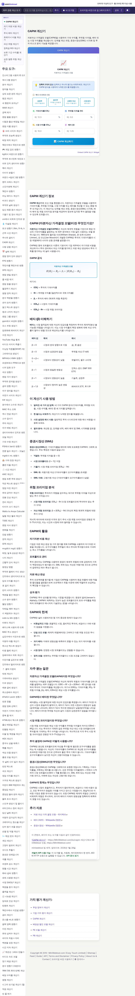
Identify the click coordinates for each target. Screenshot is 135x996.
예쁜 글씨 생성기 (9, 687)
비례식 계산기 (8, 623)
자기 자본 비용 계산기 (12, 27)
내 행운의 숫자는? (10, 103)
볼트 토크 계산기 (9, 799)
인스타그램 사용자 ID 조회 (13, 75)
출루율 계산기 (8, 892)
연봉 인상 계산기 (9, 497)
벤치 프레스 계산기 (10, 182)
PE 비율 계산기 (39, 930)
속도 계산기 (7, 771)
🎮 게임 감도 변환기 (11, 149)
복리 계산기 (7, 168)
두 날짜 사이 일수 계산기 (13, 762)
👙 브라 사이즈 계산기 (12, 131)
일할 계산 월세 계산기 (12, 516)
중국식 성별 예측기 (10, 743)
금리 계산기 (7, 915)
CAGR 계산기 (8, 242)
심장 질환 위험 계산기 (12, 60)
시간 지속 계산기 (9, 947)
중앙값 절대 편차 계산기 (13, 794)
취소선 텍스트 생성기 (11, 646)
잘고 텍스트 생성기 (10, 307)
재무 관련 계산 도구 (11, 10)
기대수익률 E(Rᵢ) (41, 111)
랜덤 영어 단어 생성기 (12, 256)
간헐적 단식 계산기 (10, 562)
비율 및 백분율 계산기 (12, 734)
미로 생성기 (7, 683)
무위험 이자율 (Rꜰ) (74, 111)
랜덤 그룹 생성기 (9, 316)
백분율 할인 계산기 (10, 595)
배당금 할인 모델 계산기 (43, 924)
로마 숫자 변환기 (9, 302)
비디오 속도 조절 (9, 957)
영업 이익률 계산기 (10, 776)
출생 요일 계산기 (9, 757)
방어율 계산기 (8, 89)
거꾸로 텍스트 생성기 (11, 780)
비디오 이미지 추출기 (11, 344)
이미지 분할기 (8, 173)
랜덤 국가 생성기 (9, 377)
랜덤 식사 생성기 (9, 525)
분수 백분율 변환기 (10, 298)
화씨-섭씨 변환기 (10, 873)
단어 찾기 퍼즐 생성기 (12, 827)
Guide (39, 956)
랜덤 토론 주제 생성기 (12, 479)
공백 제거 (6, 112)
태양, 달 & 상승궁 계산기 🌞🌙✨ (13, 553)
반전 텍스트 (7, 766)
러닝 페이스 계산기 (10, 196)
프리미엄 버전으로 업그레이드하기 (95, 10)
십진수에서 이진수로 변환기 (13, 636)
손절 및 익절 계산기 (11, 831)
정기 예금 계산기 (9, 961)
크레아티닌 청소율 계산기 (13, 822)
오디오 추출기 (8, 850)
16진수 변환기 (8, 191)
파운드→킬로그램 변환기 (13, 177)
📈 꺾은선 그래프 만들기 (13, 952)
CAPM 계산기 (39, 919)
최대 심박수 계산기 (10, 933)
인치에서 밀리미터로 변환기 (13, 664)
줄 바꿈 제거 (7, 279)
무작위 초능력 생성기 (11, 135)
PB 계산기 (37, 935)
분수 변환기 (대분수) (11, 966)
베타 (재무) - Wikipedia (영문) (47, 820)
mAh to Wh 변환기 (10, 618)
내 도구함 (70, 10)
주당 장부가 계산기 (41, 907)
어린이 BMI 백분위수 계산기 (13, 785)
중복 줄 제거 (7, 715)
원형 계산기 (7, 980)
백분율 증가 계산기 (10, 887)
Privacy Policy (77, 956)
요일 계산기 (7, 437)
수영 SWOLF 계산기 (11, 882)
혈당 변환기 (7, 604)
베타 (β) (70, 125)
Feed (32, 956)
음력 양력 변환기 (9, 924)
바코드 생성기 (8, 200)
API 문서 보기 (72, 856)
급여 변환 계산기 (9, 386)
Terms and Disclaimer (59, 956)
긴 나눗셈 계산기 (9, 896)
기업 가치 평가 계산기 (42, 913)
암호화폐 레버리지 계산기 (13, 330)
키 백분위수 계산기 (10, 613)
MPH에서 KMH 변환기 (12, 358)
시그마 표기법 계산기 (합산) (13, 984)
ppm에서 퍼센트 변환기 (12, 321)
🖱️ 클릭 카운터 (9, 669)
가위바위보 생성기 (10, 678)
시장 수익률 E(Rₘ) (42, 125)
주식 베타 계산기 (11, 33)
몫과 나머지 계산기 (10, 312)
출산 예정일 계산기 (10, 725)
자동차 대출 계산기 (10, 641)
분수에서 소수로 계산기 (12, 404)
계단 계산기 (7, 841)
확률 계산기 (7, 748)
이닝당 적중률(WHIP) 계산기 (13, 349)
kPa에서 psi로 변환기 (12, 697)
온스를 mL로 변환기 (11, 919)
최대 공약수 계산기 (10, 493)
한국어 (80, 959)
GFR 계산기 (7, 544)
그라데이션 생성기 (10, 353)
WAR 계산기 (7, 108)
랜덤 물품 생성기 (9, 117)
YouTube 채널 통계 (11, 340)
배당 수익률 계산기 (10, 975)
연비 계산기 (7, 502)
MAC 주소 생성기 (10, 632)
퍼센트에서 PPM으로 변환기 (13, 363)
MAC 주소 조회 (9, 409)
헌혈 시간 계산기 (9, 868)
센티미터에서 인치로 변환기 (13, 432)
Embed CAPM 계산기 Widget (88, 152)
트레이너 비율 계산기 (12, 38)
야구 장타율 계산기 (10, 391)
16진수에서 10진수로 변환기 (13, 145)
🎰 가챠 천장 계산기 (11, 460)
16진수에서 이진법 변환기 (13, 910)
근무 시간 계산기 (9, 233)
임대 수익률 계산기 (10, 581)
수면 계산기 (7, 335)
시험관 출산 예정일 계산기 (13, 122)
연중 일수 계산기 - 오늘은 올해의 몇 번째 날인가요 (13, 451)
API (45, 956)
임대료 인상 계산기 (10, 901)
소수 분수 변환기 (9, 599)
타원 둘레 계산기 (9, 650)
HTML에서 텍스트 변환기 (13, 720)
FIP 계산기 (7, 400)
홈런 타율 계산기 (9, 465)
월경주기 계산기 (9, 289)
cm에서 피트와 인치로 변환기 (13, 219)
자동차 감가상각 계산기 (12, 817)
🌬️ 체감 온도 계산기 (11, 836)
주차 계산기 (7, 423)
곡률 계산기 (7, 859)
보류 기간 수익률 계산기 (12, 53)
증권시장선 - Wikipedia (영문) (47, 825)
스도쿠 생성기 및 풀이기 (13, 803)
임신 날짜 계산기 (9, 813)
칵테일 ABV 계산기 (10, 609)
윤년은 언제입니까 (10, 854)
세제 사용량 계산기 (10, 878)
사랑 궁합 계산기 (9, 247)
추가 (57, 10)
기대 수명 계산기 (9, 442)
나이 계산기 (7, 558)
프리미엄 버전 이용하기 (62, 959)
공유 (117, 10)
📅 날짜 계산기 (9, 251)
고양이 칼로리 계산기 (11, 845)
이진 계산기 (7, 929)
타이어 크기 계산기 (10, 507)
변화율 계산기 (8, 530)
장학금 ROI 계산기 (12, 48)
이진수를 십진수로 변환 (12, 660)
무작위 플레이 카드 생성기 (13, 571)
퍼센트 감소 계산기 (10, 864)
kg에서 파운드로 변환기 (13, 154)
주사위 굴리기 (8, 237)
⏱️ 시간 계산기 (9, 469)
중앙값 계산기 (8, 790)
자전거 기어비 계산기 (11, 711)
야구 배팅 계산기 (9, 428)
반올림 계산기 (8, 729)
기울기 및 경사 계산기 (12, 214)
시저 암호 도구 (8, 367)
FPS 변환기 (7, 261)
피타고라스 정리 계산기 (12, 808)
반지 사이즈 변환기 (10, 590)
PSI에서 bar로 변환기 (11, 446)
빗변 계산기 (7, 674)
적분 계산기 (7, 989)
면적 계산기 (7, 539)
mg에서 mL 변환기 (10, 456)
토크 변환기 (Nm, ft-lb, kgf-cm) (13, 228)
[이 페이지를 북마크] (127, 10)
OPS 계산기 (7, 270)
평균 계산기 (7, 98)
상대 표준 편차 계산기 (12, 94)
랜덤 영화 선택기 (9, 706)
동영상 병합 (7, 567)
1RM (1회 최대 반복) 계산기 (13, 970)
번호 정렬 (6, 701)
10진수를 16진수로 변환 (12, 265)
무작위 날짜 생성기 (10, 205)
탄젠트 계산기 (8, 906)
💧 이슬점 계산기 (10, 224)
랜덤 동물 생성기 (9, 284)
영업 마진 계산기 (9, 488)
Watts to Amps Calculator (13, 511)
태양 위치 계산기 (9, 140)
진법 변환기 (7, 534)
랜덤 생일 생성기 (9, 275)
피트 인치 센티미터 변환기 (13, 163)
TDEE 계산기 (8, 520)
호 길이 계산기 (8, 585)
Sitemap (91, 953)
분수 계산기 (7, 84)
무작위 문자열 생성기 (11, 381)
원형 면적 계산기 (9, 293)
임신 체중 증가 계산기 (12, 210)
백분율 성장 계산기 (10, 943)
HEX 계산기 (7, 738)
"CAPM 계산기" (39, 840)
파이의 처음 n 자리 (10, 938)
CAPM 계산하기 (63, 141)
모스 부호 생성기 (9, 326)
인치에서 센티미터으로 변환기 (13, 576)
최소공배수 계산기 (10, 692)
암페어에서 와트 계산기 (12, 655)
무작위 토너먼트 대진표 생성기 (13, 159)
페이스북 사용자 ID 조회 (13, 627)
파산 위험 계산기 (11, 44)
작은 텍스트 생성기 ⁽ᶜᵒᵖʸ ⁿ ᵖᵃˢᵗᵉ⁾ (13, 483)
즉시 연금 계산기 (9, 414)
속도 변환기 (7, 372)
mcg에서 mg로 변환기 (12, 548)
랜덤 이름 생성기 (9, 126)
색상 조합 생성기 (9, 752)
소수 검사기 (7, 418)
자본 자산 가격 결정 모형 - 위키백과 (50, 814)
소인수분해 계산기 (10, 186)
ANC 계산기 (7, 474)
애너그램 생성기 (9, 80)
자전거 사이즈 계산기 (11, 395)
